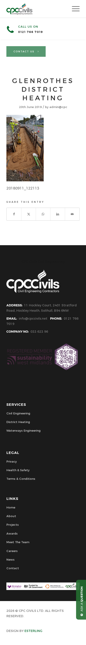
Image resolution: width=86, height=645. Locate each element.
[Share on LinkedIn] (57, 214)
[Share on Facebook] (14, 214)
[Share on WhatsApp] (43, 214)
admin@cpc (58, 107)
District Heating (18, 422)
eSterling (33, 631)
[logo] (35, 9)
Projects (12, 524)
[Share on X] (28, 214)
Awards (12, 533)
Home (10, 507)
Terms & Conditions (20, 478)
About (11, 516)
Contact (12, 568)
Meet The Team (17, 542)
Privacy (11, 461)
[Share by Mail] (72, 214)
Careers (12, 551)
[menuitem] (73, 9)
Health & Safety (18, 470)
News (10, 559)
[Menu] (73, 9)
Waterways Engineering (23, 430)
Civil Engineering (18, 413)
